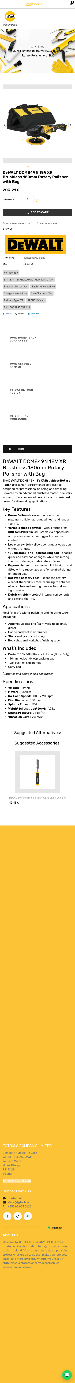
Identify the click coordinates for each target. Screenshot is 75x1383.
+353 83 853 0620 (20, 1206)
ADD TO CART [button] (40, 212)
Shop (41, 46)
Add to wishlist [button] (48, 223)
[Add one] (36, 198)
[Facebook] (7, 1216)
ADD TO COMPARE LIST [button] (19, 223)
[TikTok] (17, 1216)
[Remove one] (36, 202)
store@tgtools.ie (18, 1202)
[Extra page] (28, 1216)
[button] (5, 125)
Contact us (15, 1198)
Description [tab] (14, 449)
